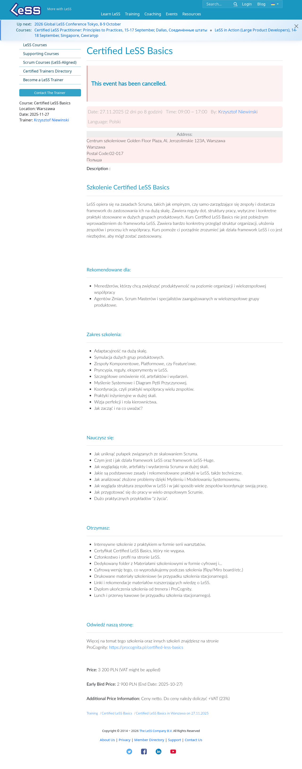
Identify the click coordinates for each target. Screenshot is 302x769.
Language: (98, 121)
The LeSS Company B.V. (155, 731)
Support (174, 739)
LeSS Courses (35, 44)
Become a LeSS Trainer (43, 79)
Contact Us (193, 739)
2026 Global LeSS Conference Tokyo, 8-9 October (77, 24)
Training (132, 14)
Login (247, 4)
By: (214, 112)
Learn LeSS (110, 14)
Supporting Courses (41, 53)
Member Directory (149, 739)
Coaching (152, 14)
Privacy (124, 739)
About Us (107, 739)
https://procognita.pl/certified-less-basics (146, 647)
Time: (171, 112)
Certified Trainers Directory (47, 71)
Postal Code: (98, 153)
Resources (191, 14)
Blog (261, 4)
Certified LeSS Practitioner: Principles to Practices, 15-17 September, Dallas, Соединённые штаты (120, 30)
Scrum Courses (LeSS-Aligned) (49, 62)
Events (172, 14)
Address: (184, 134)
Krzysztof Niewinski (51, 120)
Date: (93, 112)
